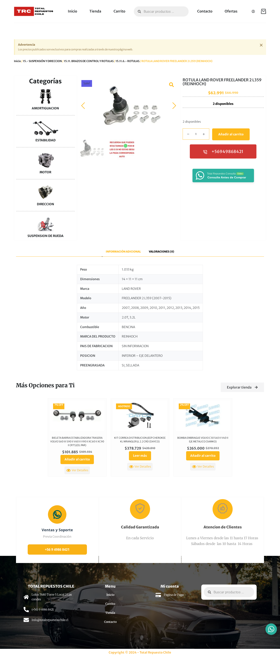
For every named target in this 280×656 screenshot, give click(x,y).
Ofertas (231, 11)
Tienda (95, 11)
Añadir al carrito (231, 134)
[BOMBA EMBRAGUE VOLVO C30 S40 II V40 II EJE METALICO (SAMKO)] (203, 415)
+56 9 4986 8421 (57, 549)
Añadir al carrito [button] (77, 459)
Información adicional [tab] (123, 251)
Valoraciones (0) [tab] (161, 251)
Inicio (72, 11)
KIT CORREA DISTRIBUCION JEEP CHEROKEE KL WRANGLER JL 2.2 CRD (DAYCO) (140, 439)
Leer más (140, 456)
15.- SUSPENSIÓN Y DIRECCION (42, 61)
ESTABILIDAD (45, 140)
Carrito (119, 11)
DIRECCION (45, 204)
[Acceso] (253, 11)
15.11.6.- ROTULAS (127, 61)
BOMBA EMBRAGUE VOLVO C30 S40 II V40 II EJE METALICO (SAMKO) (202, 439)
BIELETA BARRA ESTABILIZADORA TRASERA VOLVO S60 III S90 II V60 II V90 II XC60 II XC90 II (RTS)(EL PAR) (77, 441)
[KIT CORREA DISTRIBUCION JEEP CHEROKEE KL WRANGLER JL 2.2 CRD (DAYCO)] (140, 415)
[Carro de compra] (263, 11)
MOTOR (45, 172)
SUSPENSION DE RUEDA (45, 236)
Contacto (204, 11)
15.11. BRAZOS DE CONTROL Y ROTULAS (89, 61)
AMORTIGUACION (45, 108)
